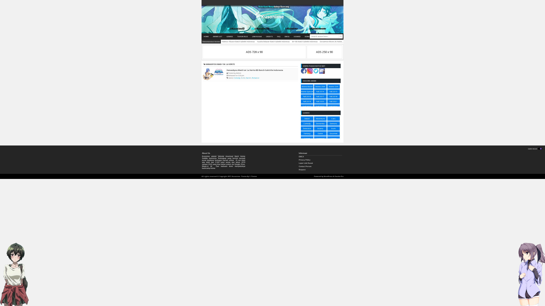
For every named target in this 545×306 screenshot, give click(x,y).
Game (320, 133)
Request (302, 170)
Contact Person (305, 166)
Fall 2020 (320, 101)
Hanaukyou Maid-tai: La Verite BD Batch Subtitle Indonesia (255, 70)
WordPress (328, 176)
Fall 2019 (307, 101)
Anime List (217, 36)
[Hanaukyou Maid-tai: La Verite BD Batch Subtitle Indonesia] (213, 74)
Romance (255, 78)
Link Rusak (257, 36)
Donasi (308, 36)
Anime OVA (333, 86)
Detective (307, 128)
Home (206, 36)
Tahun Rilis (242, 36)
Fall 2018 (333, 96)
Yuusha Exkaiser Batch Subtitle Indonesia (273, 41)
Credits (269, 36)
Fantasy (307, 133)
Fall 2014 (320, 91)
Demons (333, 123)
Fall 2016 (307, 96)
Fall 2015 (333, 91)
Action (307, 118)
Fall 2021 (333, 101)
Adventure (320, 118)
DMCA (287, 36)
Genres (230, 36)
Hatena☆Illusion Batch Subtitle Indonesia (238, 41)
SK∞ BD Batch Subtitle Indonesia (304, 41)
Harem (248, 78)
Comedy (237, 78)
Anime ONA (320, 86)
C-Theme (253, 176)
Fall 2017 (320, 96)
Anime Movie (307, 86)
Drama (320, 128)
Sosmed (297, 36)
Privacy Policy (304, 160)
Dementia (320, 123)
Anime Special (307, 91)
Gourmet (333, 133)
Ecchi (243, 78)
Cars (333, 118)
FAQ (278, 36)
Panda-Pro (339, 176)
